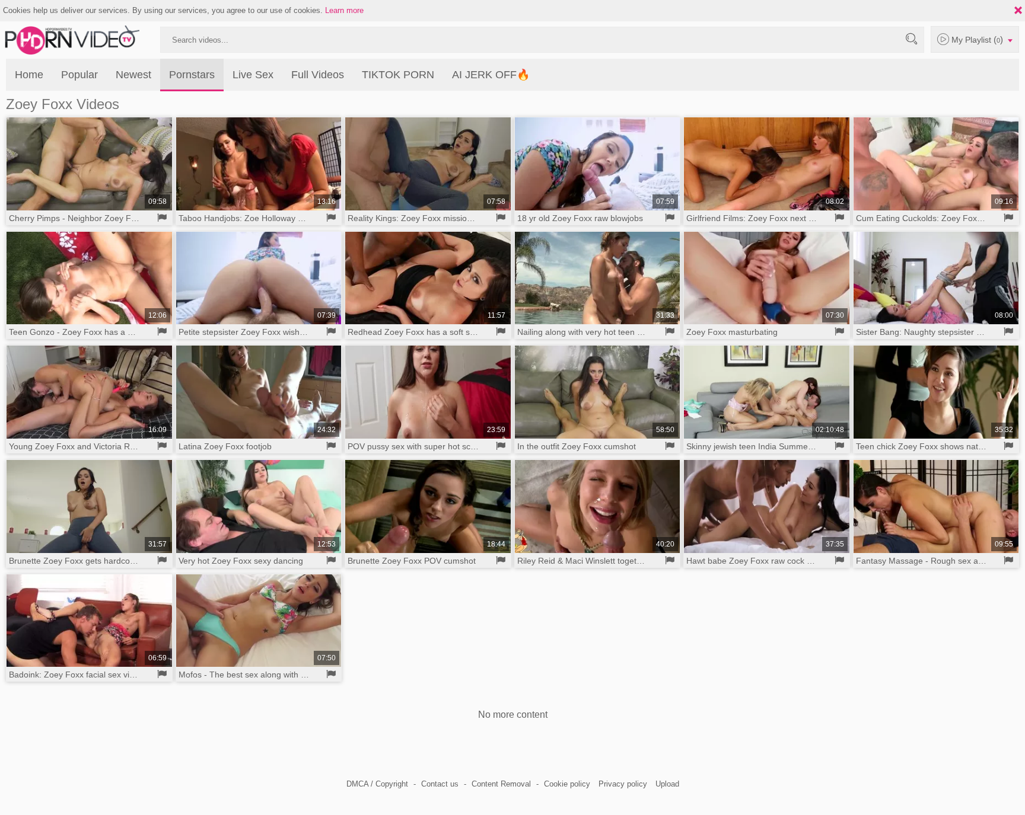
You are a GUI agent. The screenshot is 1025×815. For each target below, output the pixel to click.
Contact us (440, 784)
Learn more (344, 10)
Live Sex (253, 75)
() (978, 39)
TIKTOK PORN (398, 75)
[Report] (162, 218)
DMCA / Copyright (377, 784)
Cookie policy (567, 784)
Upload (667, 784)
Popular (79, 75)
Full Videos (317, 75)
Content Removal (501, 784)
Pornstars (192, 75)
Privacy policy (623, 784)
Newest (133, 75)
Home (29, 75)
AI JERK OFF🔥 (491, 75)
